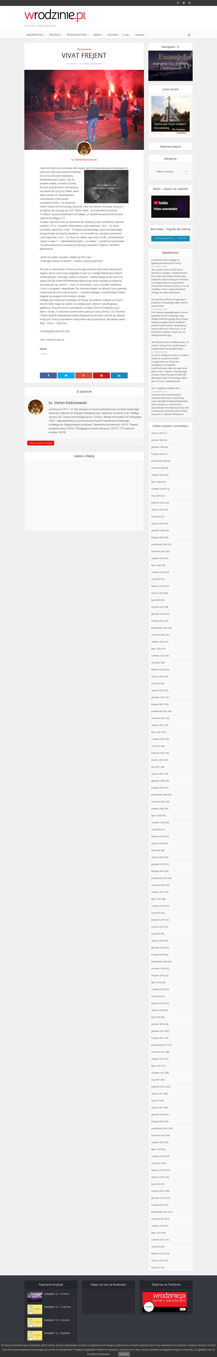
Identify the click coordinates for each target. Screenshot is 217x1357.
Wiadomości (170, 253)
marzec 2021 (157, 759)
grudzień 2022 (158, 613)
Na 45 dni (182, 238)
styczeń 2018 (157, 1024)
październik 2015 (159, 1211)
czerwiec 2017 (158, 1072)
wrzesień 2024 (158, 467)
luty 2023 (155, 600)
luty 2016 (155, 1184)
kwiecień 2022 (158, 669)
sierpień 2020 (157, 808)
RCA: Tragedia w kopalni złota (165, 388)
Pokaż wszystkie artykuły (41, 443)
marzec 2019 (157, 926)
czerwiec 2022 (158, 655)
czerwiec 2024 (158, 488)
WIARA (97, 34)
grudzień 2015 (158, 1197)
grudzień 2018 (158, 947)
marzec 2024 (157, 509)
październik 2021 (159, 711)
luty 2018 (155, 1017)
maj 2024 (155, 495)
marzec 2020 (157, 843)
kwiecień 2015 (158, 1253)
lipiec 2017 (156, 1065)
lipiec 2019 (156, 899)
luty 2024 (155, 516)
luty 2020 (155, 850)
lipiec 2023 (156, 565)
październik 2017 (159, 1045)
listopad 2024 (157, 454)
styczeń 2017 (157, 1107)
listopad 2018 (157, 954)
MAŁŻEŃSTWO (35, 34)
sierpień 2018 (157, 975)
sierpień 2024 (157, 474)
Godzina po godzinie (164, 238)
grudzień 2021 (158, 697)
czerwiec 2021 (158, 739)
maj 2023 (155, 579)
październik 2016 (159, 1128)
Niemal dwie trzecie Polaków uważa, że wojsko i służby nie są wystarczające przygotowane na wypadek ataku (170, 345)
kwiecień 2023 (158, 586)
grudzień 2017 (158, 1031)
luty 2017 (155, 1100)
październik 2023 (159, 544)
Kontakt (140, 34)
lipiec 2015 (156, 1232)
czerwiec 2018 (158, 989)
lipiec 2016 (156, 1149)
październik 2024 (159, 460)
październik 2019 (159, 878)
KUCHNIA (112, 34)
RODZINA (54, 34)
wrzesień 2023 (158, 551)
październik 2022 (159, 627)
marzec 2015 (157, 1260)
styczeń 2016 (157, 1191)
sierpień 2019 (157, 892)
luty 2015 (155, 1267)
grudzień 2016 (158, 1114)
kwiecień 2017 (158, 1086)
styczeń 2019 (157, 940)
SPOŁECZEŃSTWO (77, 34)
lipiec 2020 (156, 815)
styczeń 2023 (157, 606)
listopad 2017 (157, 1038)
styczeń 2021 (157, 773)
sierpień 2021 (157, 725)
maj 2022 (155, 662)
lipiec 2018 (156, 982)
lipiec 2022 (156, 648)
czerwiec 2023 (158, 572)
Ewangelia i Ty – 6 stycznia (57, 1320)
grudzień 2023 (158, 530)
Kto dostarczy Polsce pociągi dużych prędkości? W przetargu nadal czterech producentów (169, 302)
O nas (126, 34)
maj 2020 (155, 829)
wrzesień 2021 (158, 718)
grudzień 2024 (158, 447)
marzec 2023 (157, 593)
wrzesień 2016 (158, 1135)
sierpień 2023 (157, 558)
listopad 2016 (157, 1121)
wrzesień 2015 (158, 1218)
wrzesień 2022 (158, 634)
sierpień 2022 (157, 641)
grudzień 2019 (158, 864)
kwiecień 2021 (158, 753)
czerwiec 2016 (158, 1156)
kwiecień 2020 (158, 836)
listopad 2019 (157, 871)
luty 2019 (155, 933)
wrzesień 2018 (158, 968)
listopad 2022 (157, 620)
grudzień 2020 (158, 780)
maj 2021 (155, 746)
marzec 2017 (157, 1093)
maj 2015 (155, 1246)
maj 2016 (155, 1163)
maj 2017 (155, 1079)
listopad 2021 (157, 704)
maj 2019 (155, 912)
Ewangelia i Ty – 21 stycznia (57, 1306)
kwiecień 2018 (158, 1003)
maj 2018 (155, 996)
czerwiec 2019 (158, 905)
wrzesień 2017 (158, 1051)
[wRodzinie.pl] (55, 15)
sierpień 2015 (157, 1225)
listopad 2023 (157, 537)
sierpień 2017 (157, 1058)
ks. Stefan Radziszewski (91, 63)
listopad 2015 (157, 1204)
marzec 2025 (157, 433)
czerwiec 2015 (158, 1239)
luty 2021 (155, 766)
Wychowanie (84, 49)
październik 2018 (159, 961)
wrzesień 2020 (158, 801)
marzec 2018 (157, 1010)
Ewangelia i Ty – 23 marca (170, 64)
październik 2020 (159, 794)
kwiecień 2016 (158, 1170)
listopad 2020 (157, 787)
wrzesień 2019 (158, 885)
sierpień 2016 (157, 1142)
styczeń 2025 (157, 440)
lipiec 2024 (156, 481)
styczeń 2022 (157, 690)
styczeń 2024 (157, 523)
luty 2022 (155, 683)
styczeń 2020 (157, 857)
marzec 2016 (157, 1177)
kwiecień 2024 (158, 502)
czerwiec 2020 (158, 822)
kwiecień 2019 (158, 919)
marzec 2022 (157, 676)
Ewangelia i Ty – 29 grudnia (57, 1333)
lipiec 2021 (156, 732)
